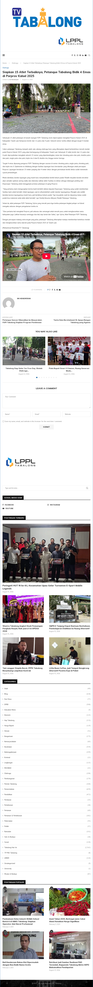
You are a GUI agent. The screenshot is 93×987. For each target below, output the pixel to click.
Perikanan (47, 800)
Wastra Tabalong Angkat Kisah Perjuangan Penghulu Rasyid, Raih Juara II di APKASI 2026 (23, 628)
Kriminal (47, 757)
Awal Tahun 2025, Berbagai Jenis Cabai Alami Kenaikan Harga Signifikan (67, 920)
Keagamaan (47, 736)
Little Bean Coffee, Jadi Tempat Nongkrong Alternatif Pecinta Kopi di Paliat (69, 669)
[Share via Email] (60, 290)
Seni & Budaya (47, 837)
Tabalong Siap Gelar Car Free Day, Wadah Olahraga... (24, 369)
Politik (47, 826)
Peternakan (47, 821)
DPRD (47, 704)
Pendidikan (47, 794)
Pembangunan (47, 778)
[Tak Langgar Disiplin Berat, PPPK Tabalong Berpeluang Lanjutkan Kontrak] (23, 651)
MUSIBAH (47, 768)
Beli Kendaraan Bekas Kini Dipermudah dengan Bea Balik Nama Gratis (20, 963)
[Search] (89, 55)
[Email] (85, 55)
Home (5, 63)
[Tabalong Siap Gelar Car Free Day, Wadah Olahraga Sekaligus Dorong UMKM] (24, 351)
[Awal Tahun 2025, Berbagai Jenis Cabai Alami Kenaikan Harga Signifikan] (69, 902)
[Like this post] (49, 290)
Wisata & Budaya (47, 874)
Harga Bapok (47, 725)
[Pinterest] (80, 55)
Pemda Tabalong (47, 784)
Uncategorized (47, 863)
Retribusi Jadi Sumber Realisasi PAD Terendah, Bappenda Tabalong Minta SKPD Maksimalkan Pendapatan (69, 965)
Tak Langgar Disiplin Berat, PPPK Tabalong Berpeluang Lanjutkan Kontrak (23, 669)
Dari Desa (47, 699)
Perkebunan (47, 805)
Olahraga (15, 63)
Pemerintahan (47, 789)
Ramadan (47, 831)
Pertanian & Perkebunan (47, 815)
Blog (47, 694)
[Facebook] (72, 55)
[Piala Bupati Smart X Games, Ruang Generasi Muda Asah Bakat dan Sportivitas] (69, 351)
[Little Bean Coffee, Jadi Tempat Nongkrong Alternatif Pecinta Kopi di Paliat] (69, 651)
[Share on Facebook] (52, 290)
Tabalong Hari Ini (47, 847)
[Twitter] (75, 55)
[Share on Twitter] (54, 290)
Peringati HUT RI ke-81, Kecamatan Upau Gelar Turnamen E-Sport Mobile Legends (42, 587)
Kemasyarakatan (47, 741)
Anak (47, 688)
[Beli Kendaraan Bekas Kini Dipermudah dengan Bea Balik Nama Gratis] (23, 945)
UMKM (47, 858)
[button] (6, 357)
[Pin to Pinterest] (57, 290)
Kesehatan (47, 747)
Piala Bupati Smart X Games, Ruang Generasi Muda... (69, 369)
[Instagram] (77, 55)
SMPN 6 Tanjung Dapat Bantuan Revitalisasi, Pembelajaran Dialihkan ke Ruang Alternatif (69, 627)
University (47, 868)
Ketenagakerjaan (47, 752)
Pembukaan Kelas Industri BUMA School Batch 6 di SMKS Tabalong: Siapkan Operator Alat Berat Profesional (21, 921)
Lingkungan (47, 763)
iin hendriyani (14, 79)
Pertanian (47, 810)
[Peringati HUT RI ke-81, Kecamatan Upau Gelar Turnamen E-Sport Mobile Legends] (46, 553)
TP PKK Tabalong (47, 853)
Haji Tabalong (47, 720)
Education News (47, 710)
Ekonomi (47, 715)
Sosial (47, 842)
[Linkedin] (83, 55)
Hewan (47, 731)
